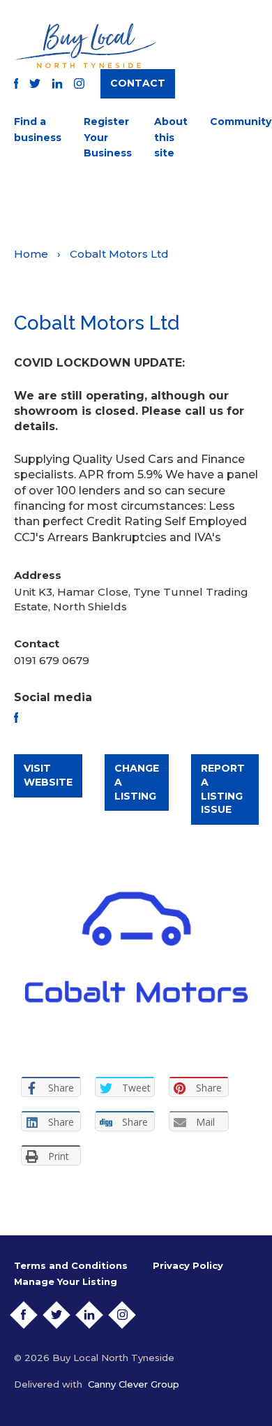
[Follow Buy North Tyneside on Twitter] (34, 83)
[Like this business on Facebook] (16, 717)
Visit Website (48, 775)
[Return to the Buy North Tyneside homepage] (85, 45)
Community (240, 121)
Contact (137, 83)
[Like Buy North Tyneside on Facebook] (16, 83)
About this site (171, 137)
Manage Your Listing (65, 1281)
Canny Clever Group (133, 1384)
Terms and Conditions (71, 1265)
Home (31, 253)
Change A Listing (136, 782)
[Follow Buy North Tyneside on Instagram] (79, 83)
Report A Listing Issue (223, 789)
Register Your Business (108, 137)
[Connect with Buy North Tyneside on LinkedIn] (57, 83)
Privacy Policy (188, 1265)
